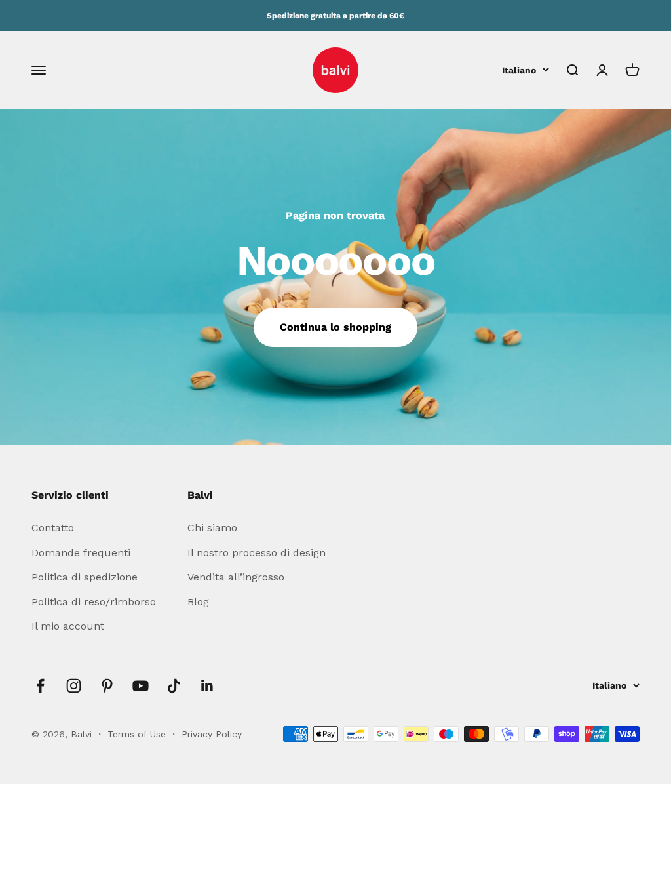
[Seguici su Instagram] (74, 686)
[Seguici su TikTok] (174, 686)
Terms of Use (138, 734)
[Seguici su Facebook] (40, 686)
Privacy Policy (212, 734)
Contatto (52, 527)
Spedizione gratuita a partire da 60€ (335, 15)
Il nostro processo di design (256, 552)
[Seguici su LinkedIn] (207, 686)
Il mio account (67, 626)
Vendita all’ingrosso (235, 577)
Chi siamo (212, 527)
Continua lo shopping (335, 327)
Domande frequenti (80, 552)
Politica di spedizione (84, 577)
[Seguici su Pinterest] (107, 686)
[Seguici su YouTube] (140, 686)
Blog (198, 602)
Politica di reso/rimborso (93, 602)
